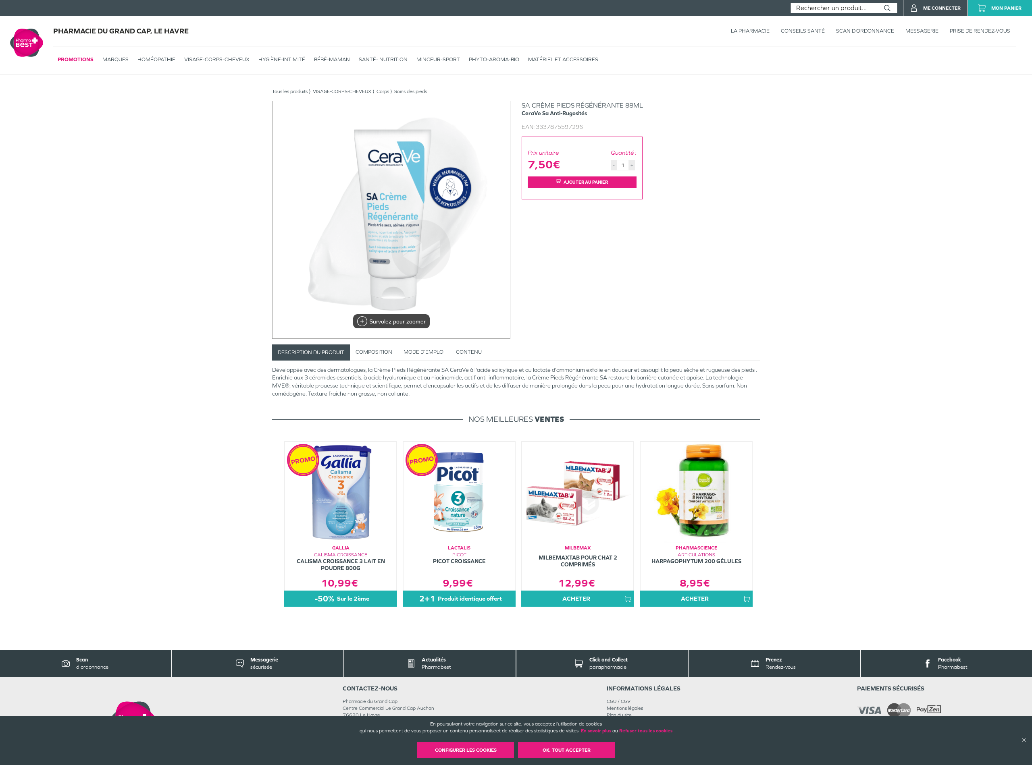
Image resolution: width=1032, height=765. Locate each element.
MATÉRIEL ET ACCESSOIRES (563, 59)
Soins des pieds (410, 91)
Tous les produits (290, 91)
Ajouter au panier (586, 182)
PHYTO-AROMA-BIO (494, 59)
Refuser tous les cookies (645, 731)
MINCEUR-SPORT (438, 59)
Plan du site (619, 715)
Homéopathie (156, 59)
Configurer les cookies (466, 750)
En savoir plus (596, 731)
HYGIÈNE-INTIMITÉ (281, 59)
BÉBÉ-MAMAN (332, 59)
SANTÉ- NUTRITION (383, 59)
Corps (383, 91)
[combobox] (834, 8)
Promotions (76, 59)
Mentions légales (625, 708)
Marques (115, 59)
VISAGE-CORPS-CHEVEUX (217, 59)
